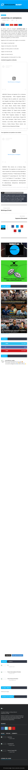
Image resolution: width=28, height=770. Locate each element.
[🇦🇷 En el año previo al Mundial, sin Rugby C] (14, 617)
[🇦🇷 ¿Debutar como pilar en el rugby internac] (14, 502)
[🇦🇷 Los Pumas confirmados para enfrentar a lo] (14, 517)
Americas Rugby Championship (10, 192)
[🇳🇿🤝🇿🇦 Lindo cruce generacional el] (14, 473)
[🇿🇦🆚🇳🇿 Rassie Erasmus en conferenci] (14, 387)
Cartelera (9, 737)
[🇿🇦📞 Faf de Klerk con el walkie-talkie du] (14, 603)
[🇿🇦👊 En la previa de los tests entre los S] (14, 401)
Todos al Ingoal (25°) (12, 750)
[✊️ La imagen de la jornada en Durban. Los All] (14, 459)
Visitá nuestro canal (5, 333)
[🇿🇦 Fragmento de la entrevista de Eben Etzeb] (14, 531)
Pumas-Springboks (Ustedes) (14, 672)
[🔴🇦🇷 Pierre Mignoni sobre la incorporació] (14, 574)
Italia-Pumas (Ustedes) (12, 678)
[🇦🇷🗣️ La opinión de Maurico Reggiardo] (14, 646)
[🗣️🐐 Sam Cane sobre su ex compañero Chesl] (14, 373)
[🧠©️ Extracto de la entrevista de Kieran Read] (14, 589)
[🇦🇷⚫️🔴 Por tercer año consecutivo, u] (14, 430)
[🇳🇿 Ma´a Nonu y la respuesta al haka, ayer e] (14, 445)
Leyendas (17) (10, 743)
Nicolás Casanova (13, 128)
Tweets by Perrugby (5, 691)
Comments (10, 661)
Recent (3, 733)
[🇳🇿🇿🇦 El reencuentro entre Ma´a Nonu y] (14, 560)
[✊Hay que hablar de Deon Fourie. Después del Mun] (14, 416)
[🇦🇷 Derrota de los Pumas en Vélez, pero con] (14, 488)
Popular (4, 661)
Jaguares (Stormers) (21, 218)
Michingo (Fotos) (6, 210)
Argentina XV (3, 15)
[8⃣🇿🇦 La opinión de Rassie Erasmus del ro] (14, 545)
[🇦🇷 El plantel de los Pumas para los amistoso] (14, 632)
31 (7, 665)
